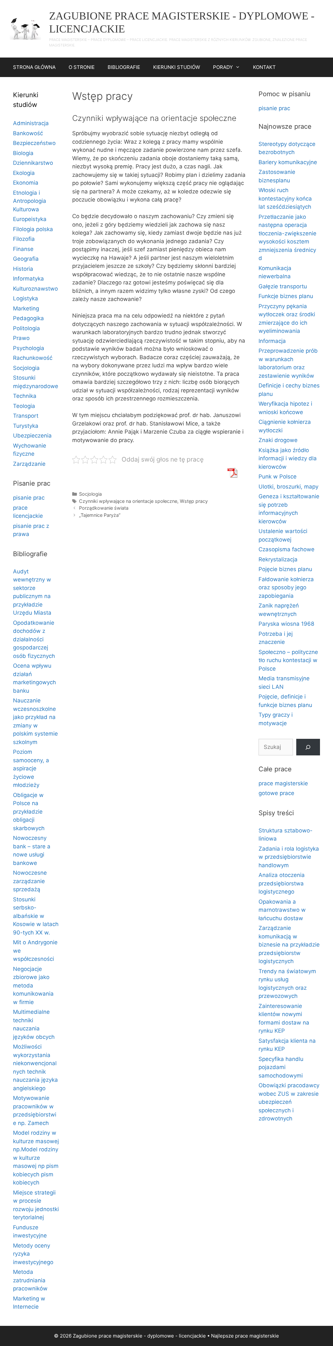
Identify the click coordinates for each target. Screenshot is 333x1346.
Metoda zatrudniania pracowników (30, 1280)
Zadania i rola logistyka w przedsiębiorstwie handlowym (289, 857)
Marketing (26, 308)
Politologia (26, 328)
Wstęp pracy (194, 501)
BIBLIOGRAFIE (124, 67)
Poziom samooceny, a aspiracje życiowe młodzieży (31, 768)
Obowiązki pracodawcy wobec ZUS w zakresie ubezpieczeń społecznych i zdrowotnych (289, 1102)
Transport (25, 415)
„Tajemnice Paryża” (100, 515)
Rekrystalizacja (278, 559)
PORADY (223, 67)
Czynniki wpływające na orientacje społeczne (128, 501)
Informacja (272, 341)
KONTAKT (264, 67)
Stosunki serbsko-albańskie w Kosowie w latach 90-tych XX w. (36, 916)
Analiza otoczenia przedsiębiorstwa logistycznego (282, 883)
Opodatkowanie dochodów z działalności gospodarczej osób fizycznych (34, 639)
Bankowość (28, 133)
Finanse (23, 249)
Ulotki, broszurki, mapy (288, 486)
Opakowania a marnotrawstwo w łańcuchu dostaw (282, 909)
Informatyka (28, 278)
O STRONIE (82, 67)
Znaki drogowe (278, 440)
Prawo (21, 338)
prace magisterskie (283, 783)
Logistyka (25, 298)
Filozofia (24, 239)
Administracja (31, 123)
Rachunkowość (32, 358)
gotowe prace (276, 793)
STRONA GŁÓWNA (34, 67)
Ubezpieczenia (32, 435)
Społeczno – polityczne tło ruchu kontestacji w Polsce (288, 660)
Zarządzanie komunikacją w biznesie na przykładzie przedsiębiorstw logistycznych (289, 944)
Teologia (24, 406)
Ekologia (24, 173)
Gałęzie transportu (283, 286)
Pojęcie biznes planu (285, 569)
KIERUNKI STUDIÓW (176, 67)
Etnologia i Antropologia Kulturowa (29, 201)
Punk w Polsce (278, 476)
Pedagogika (28, 318)
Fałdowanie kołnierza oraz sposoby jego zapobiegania (286, 587)
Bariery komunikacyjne (288, 162)
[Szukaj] (308, 747)
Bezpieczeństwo (34, 143)
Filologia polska (33, 229)
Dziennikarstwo (33, 163)
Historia (23, 269)
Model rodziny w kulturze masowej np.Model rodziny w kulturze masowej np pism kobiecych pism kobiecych (36, 1158)
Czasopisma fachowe (286, 549)
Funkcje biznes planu (286, 296)
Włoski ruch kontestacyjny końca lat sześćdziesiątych (285, 198)
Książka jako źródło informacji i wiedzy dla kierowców (288, 458)
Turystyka (25, 426)
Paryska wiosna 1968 (286, 624)
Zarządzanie (29, 464)
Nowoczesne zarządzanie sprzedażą (30, 881)
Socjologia (90, 494)
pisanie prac (29, 497)
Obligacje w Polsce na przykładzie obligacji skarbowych (29, 811)
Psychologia (28, 348)
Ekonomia (25, 182)
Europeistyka (30, 219)
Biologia (23, 153)
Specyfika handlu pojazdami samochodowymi (281, 1067)
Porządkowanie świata (103, 508)
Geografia (26, 258)
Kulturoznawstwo (35, 288)
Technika (24, 396)
